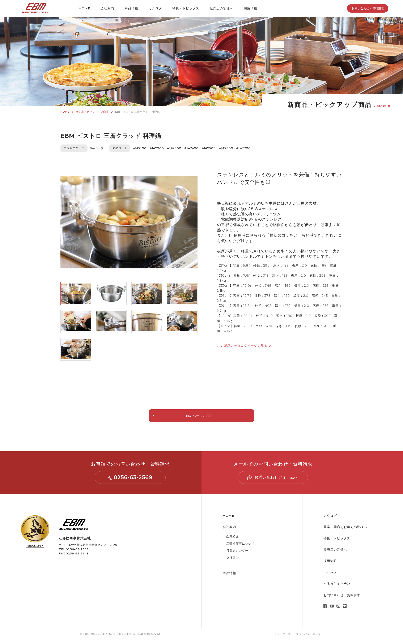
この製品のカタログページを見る (242, 346)
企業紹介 (232, 536)
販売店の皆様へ (221, 8)
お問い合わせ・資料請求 (368, 8)
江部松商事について (240, 543)
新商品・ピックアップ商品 (92, 111)
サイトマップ (283, 634)
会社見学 (232, 558)
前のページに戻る (199, 416)
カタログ (155, 8)
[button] (75, 293)
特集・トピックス (336, 538)
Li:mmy (329, 572)
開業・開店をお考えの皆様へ (345, 527)
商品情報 (131, 8)
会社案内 (107, 8)
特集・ (185, 8)
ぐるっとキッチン (336, 583)
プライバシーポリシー (309, 634)
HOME (84, 8)
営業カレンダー (237, 551)
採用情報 (250, 8)
